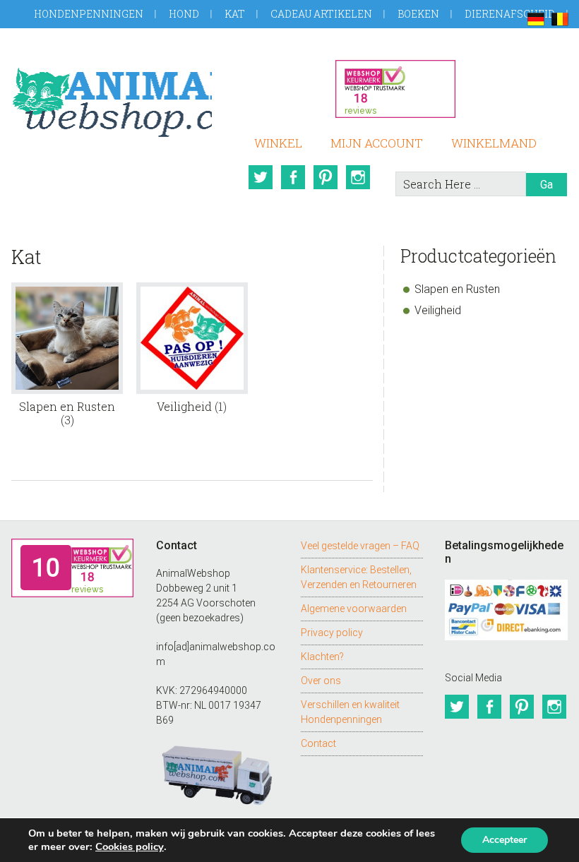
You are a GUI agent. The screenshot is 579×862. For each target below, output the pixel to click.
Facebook (293, 177)
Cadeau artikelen (321, 13)
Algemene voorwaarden (354, 608)
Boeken (418, 13)
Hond (184, 13)
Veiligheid (437, 310)
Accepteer (504, 839)
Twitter (261, 177)
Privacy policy (332, 632)
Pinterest (326, 177)
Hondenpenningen (88, 13)
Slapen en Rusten (457, 289)
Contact (318, 743)
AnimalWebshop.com (111, 97)
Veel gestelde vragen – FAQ (360, 545)
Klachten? (322, 656)
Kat (235, 13)
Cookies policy (129, 846)
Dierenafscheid (510, 13)
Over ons (321, 680)
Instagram (358, 177)
